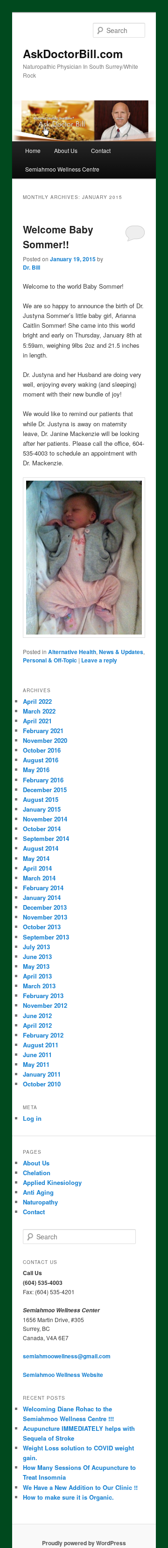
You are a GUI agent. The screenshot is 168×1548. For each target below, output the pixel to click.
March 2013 (39, 985)
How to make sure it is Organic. (68, 1497)
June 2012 (37, 1015)
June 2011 (37, 1054)
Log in (32, 1118)
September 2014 (46, 838)
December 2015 (45, 789)
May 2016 (36, 769)
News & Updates (121, 652)
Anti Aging (38, 1192)
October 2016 (42, 750)
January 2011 (42, 1074)
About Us (65, 150)
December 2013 (45, 907)
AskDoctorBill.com (73, 53)
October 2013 (42, 926)
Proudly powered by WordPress (84, 1543)
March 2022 (39, 711)
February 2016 (43, 779)
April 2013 (37, 976)
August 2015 (40, 799)
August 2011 (40, 1044)
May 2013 (36, 966)
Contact (101, 150)
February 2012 (43, 1035)
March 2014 (39, 877)
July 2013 (36, 946)
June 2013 (37, 956)
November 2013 (45, 917)
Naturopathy (40, 1201)
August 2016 (40, 759)
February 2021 (43, 730)
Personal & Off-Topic (50, 660)
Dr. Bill (31, 267)
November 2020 (45, 740)
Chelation (36, 1172)
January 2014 (42, 897)
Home (33, 150)
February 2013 (43, 995)
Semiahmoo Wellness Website (63, 1374)
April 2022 (37, 701)
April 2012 (37, 1025)
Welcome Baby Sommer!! (58, 236)
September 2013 (46, 937)
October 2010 (42, 1083)
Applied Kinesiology (52, 1182)
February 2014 (43, 887)
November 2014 (45, 818)
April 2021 (37, 720)
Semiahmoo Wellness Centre (62, 169)
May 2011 (36, 1064)
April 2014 (37, 868)
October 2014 (42, 828)
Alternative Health (72, 652)
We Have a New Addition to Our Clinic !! (80, 1487)
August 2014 (40, 848)
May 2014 (36, 858)
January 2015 (42, 809)
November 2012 (45, 1005)
